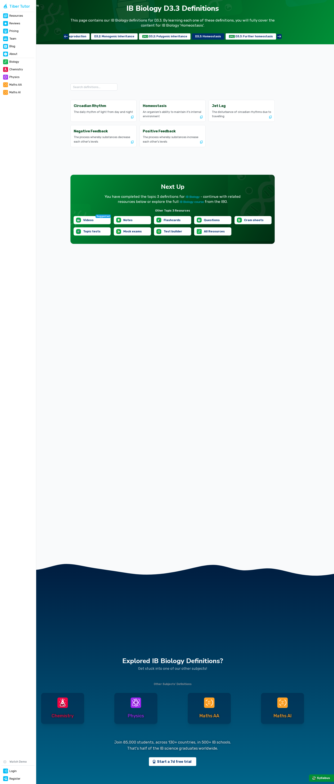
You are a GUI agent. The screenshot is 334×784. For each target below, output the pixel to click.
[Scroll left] (65, 36)
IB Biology (193, 197)
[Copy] (132, 117)
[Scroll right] (279, 36)
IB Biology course (192, 202)
